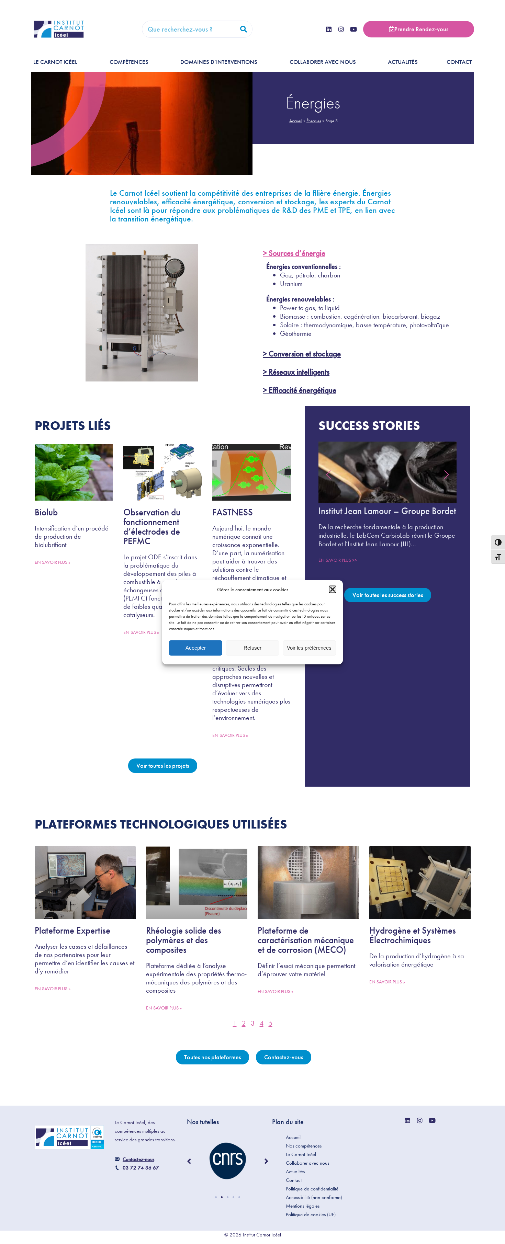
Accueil (295, 121)
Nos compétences (304, 1145)
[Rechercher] (243, 29)
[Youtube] (353, 29)
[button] (332, 589)
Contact (459, 61)
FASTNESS (232, 512)
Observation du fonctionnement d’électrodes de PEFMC (151, 526)
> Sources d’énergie (294, 253)
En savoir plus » (52, 562)
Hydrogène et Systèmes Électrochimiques (412, 935)
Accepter (196, 648)
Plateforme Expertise (72, 930)
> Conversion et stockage (302, 354)
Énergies (313, 121)
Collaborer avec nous (323, 61)
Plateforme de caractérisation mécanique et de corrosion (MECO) (306, 940)
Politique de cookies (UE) (311, 1214)
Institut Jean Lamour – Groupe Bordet (387, 511)
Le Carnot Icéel (55, 61)
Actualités (403, 61)
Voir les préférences (309, 648)
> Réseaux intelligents (296, 372)
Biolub (46, 512)
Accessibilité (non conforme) (314, 1197)
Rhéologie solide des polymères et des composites (183, 940)
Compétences (129, 61)
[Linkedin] (329, 29)
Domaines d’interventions (218, 61)
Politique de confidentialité (312, 1188)
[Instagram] (341, 29)
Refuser (252, 648)
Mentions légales (302, 1205)
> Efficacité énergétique (299, 390)
